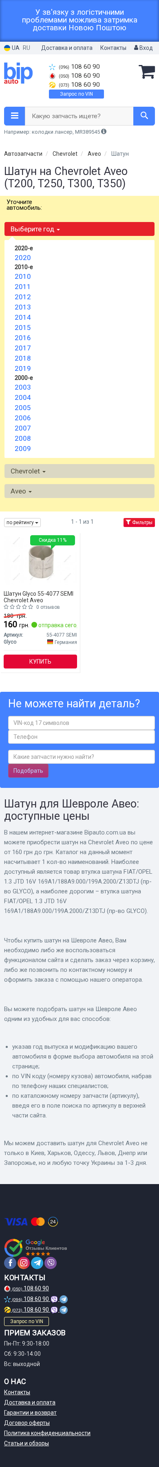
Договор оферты (27, 1423)
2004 (23, 397)
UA (15, 48)
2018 (23, 358)
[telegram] (37, 1263)
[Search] (144, 116)
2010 (23, 276)
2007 (23, 428)
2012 (23, 297)
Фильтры (141, 522)
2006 (23, 418)
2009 (23, 448)
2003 (23, 387)
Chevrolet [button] (26, 471)
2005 (23, 408)
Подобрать (28, 770)
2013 (23, 307)
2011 (23, 287)
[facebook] (10, 1263)
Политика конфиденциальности (47, 1433)
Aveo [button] (19, 491)
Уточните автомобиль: (24, 204)
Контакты (113, 48)
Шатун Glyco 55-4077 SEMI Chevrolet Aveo (38, 596)
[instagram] (24, 1263)
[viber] (50, 1263)
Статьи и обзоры (26, 1443)
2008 (23, 438)
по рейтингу (21, 522)
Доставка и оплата (67, 48)
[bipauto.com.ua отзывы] (35, 1248)
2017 (23, 348)
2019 (23, 368)
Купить (40, 661)
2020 (23, 257)
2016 (23, 338)
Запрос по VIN (76, 94)
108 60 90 (79, 66)
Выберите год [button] (33, 229)
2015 (23, 327)
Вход (145, 48)
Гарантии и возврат (30, 1412)
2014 (23, 317)
